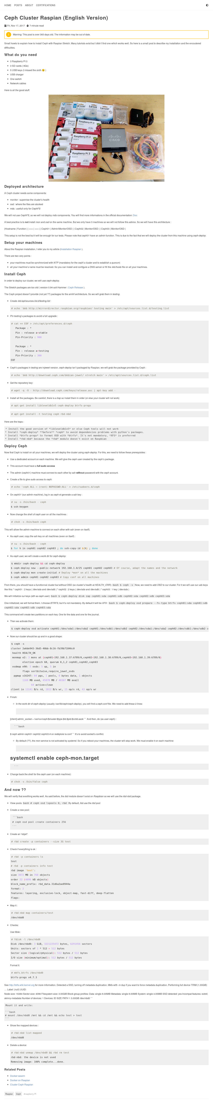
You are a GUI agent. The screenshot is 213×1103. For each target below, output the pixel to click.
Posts (18, 5)
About (29, 5)
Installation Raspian (71, 249)
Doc (135, 215)
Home (7, 5)
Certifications (45, 5)
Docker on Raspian (20, 1080)
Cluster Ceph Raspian (21, 1084)
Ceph (18, 1093)
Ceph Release (75, 287)
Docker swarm (17, 1075)
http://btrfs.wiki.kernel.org (21, 985)
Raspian (9, 1093)
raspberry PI (30, 1093)
